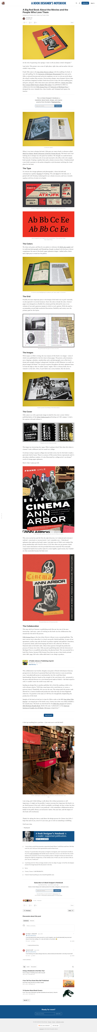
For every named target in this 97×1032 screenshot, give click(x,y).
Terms (53, 1022)
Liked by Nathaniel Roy (31, 935)
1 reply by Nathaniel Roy (33, 945)
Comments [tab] (26, 920)
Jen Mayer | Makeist (31, 933)
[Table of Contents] (2, 516)
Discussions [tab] (33, 966)
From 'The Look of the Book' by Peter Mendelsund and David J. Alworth (40, 992)
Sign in (92, 3)
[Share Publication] (79, 3)
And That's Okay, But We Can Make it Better (33, 982)
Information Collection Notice (48, 895)
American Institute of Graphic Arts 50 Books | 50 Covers (46, 707)
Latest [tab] (28, 966)
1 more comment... (27, 959)
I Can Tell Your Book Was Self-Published (36, 980)
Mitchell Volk (29, 950)
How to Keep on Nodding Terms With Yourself (34, 972)
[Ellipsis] (74, 934)
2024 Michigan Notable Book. (31, 706)
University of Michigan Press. (59, 87)
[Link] (21, 168)
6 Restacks (39, 900)
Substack (41, 1029)
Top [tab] (24, 966)
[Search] (76, 3)
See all (25, 1000)
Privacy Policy (59, 895)
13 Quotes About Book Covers (32, 990)
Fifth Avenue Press (42, 87)
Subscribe (85, 3)
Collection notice (60, 1022)
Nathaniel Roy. (56, 102)
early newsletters (34, 854)
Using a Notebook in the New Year (34, 971)
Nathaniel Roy (29, 17)
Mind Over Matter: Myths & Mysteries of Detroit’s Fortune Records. (42, 154)
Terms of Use (55, 893)
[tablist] (29, 920)
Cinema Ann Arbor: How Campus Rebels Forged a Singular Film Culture (47, 84)
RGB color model (65, 247)
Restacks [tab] (32, 920)
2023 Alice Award (58, 704)
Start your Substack (45, 1025)
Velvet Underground (43, 417)
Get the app (55, 1025)
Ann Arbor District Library (45, 72)
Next (70, 910)
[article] (48, 973)
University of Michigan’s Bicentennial (49, 74)
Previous (28, 910)
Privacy (49, 1022)
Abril (57, 174)
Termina (39, 174)
